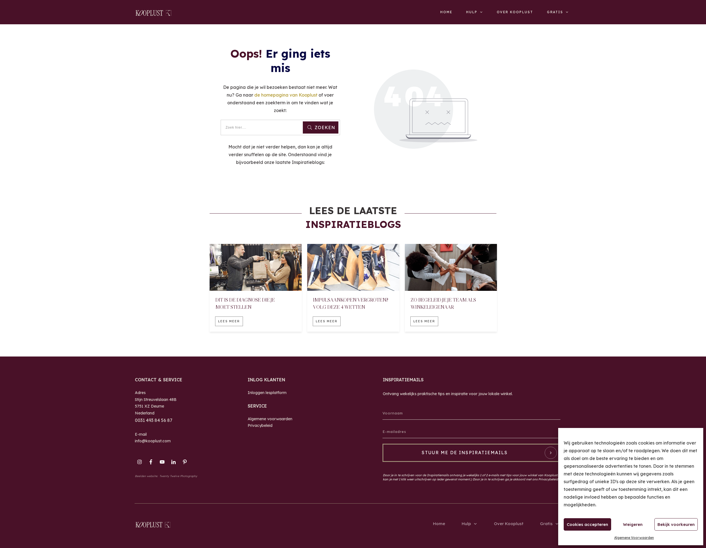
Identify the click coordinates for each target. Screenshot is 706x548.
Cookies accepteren (587, 524)
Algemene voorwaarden (270, 418)
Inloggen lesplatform (267, 392)
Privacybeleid (260, 425)
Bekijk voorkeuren (676, 524)
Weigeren (633, 524)
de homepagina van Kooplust (285, 95)
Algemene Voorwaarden (634, 538)
